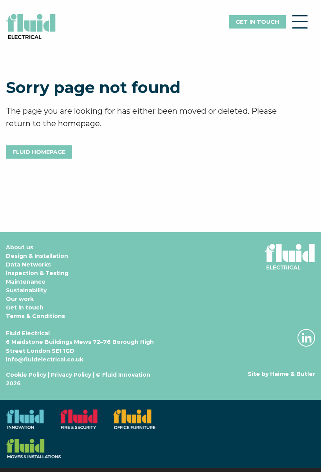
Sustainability (26, 290)
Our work (20, 298)
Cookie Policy (26, 374)
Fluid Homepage (39, 152)
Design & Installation (37, 255)
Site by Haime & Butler (281, 373)
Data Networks (28, 264)
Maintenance (25, 281)
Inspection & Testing (37, 273)
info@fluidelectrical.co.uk (44, 359)
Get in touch (257, 21)
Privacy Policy (71, 374)
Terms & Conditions (35, 316)
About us (19, 247)
